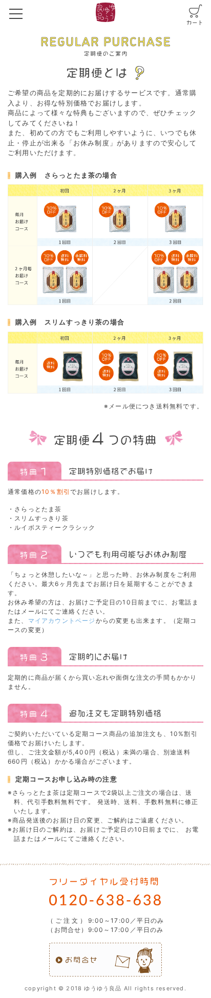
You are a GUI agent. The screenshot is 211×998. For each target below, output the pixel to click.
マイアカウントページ (62, 620)
